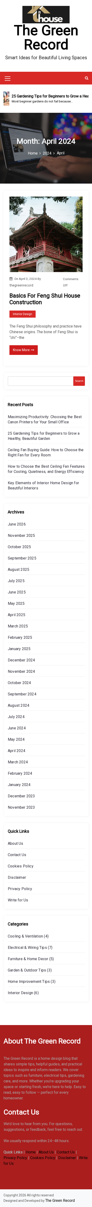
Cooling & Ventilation (25, 936)
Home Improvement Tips (29, 981)
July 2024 (16, 717)
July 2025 (16, 581)
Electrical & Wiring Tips (27, 947)
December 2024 (21, 660)
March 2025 (18, 626)
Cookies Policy (20, 866)
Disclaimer (17, 877)
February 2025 (20, 637)
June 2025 (17, 592)
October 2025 (19, 547)
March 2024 (18, 762)
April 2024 (16, 751)
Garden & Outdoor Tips (27, 970)
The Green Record (46, 37)
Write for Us (18, 900)
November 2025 (21, 535)
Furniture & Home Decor (28, 959)
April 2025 (16, 615)
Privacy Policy (20, 889)
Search (79, 380)
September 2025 (22, 558)
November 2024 (21, 671)
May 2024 (16, 739)
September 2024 (22, 694)
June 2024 (17, 728)
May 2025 (16, 603)
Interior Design (22, 314)
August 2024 (18, 705)
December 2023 (21, 796)
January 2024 (19, 784)
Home (31, 1152)
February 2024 (20, 773)
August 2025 (18, 569)
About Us (15, 843)
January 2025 (19, 649)
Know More (21, 350)
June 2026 (17, 524)
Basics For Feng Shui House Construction (44, 299)
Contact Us (17, 855)
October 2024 (19, 683)
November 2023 (21, 807)
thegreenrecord (21, 285)
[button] (86, 78)
